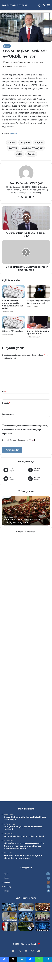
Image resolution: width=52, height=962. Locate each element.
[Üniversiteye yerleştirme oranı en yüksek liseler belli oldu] (26, 907)
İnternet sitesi (8, 414)
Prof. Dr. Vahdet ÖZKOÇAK (16, 62)
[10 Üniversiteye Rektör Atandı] (9, 926)
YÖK (29, 843)
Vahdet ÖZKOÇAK (33, 148)
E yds (12, 142)
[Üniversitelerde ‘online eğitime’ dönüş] (38, 322)
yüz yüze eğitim (22, 846)
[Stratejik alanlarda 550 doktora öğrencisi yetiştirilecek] (9, 907)
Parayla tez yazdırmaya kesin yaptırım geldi (38, 302)
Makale (7, 882)
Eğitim (40, 142)
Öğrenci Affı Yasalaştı (12, 331)
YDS (20, 154)
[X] (26, 197)
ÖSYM (13, 148)
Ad (4, 391)
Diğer (6, 874)
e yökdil (26, 142)
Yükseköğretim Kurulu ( (15, 843)
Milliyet (13, 133)
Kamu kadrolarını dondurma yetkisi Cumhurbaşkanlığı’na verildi (12, 305)
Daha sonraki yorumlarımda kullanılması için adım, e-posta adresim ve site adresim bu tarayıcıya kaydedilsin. (25, 430)
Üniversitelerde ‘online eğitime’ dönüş (38, 332)
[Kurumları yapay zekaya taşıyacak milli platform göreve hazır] (42, 926)
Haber (6, 46)
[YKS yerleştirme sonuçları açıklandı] (26, 926)
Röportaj (7, 886)
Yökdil (32, 154)
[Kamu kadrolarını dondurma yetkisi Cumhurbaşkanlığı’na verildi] (13, 291)
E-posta (6, 403)
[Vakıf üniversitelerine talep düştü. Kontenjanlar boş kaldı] (42, 907)
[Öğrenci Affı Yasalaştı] (13, 322)
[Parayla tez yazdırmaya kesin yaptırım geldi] (38, 291)
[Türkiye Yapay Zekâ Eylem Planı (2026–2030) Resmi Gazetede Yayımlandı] (26, 916)
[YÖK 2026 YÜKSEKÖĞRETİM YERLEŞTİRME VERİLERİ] (42, 916)
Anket (6, 891)
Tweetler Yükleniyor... (26, 531)
